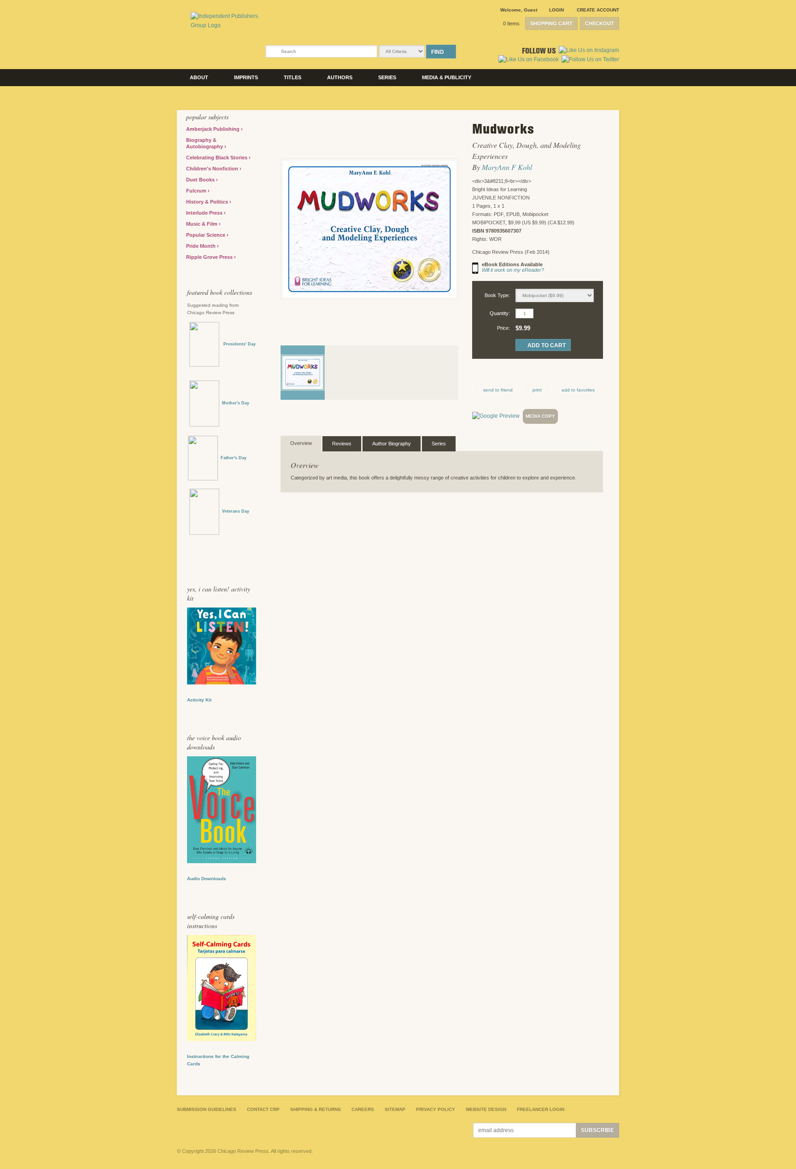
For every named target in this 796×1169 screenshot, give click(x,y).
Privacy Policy (435, 1109)
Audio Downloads (206, 878)
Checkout (599, 23)
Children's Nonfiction (213, 168)
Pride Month (201, 246)
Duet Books (201, 179)
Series (387, 77)
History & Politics (207, 202)
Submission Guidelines (206, 1109)
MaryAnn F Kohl (507, 167)
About (199, 77)
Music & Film (202, 224)
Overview (301, 443)
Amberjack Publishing (213, 129)
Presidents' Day (237, 344)
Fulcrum (197, 190)
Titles (292, 77)
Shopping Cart (551, 23)
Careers (362, 1109)
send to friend (498, 389)
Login (556, 9)
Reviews (341, 443)
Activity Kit (199, 699)
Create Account (598, 9)
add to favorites (578, 389)
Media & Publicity (446, 77)
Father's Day (233, 458)
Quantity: (500, 313)
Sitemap (395, 1109)
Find (437, 52)
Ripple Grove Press (210, 257)
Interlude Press (205, 213)
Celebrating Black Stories (217, 157)
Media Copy (540, 416)
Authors (339, 77)
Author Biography (391, 443)
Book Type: (497, 295)
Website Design (486, 1109)
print (537, 389)
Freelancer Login (540, 1109)
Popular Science (206, 235)
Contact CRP (263, 1109)
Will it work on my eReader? (513, 270)
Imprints (246, 77)
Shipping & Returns (315, 1109)
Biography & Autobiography (205, 143)
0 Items (511, 23)
